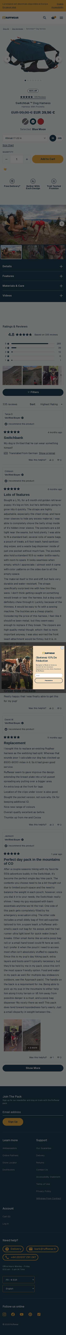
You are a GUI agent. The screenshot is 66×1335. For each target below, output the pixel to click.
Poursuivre (49, 680)
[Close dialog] (62, 647)
